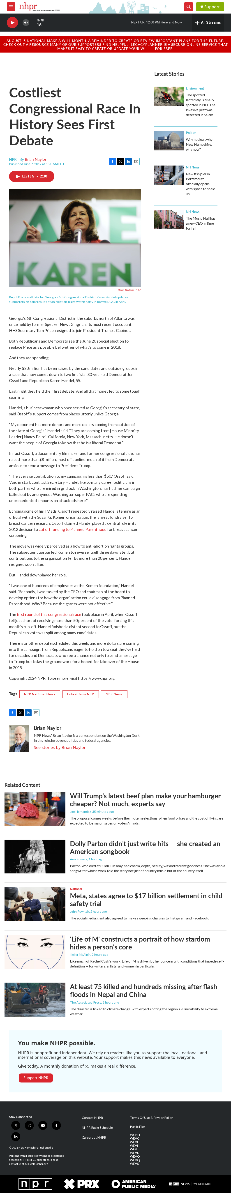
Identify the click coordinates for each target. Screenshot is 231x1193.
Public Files (138, 1127)
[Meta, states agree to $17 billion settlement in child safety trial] (35, 904)
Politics (191, 132)
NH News (192, 167)
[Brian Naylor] (19, 738)
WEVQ (135, 1160)
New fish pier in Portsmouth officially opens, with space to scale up (200, 184)
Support (212, 7)
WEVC (134, 1138)
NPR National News (39, 694)
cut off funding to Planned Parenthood (72, 529)
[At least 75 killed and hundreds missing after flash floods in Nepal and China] (35, 999)
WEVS (134, 1163)
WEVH (134, 1145)
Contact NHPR (92, 1117)
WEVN (134, 1153)
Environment (195, 88)
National (76, 889)
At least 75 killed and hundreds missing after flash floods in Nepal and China (143, 990)
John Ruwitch (79, 911)
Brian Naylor (35, 159)
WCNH (135, 1135)
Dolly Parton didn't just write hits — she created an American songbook (145, 847)
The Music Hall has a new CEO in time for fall (200, 223)
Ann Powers (78, 859)
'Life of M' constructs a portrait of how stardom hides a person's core (140, 942)
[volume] (26, 23)
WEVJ (134, 1149)
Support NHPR (35, 1077)
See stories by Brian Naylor (59, 747)
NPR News (114, 694)
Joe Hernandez (80, 811)
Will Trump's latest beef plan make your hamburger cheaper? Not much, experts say (145, 799)
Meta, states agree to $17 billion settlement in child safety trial (146, 899)
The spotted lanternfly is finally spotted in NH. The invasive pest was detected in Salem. (200, 105)
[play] (12, 22)
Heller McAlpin (80, 954)
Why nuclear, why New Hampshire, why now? (199, 144)
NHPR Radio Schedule (97, 1127)
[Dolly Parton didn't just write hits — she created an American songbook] (35, 856)
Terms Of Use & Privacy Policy (151, 1117)
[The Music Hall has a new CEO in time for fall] (169, 219)
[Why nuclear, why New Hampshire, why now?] (169, 140)
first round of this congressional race (49, 614)
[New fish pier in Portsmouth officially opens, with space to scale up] (169, 175)
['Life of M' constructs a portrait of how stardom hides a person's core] (35, 952)
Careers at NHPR (94, 1137)
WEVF (134, 1142)
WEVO (135, 1156)
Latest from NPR (80, 694)
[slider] (33, 22)
